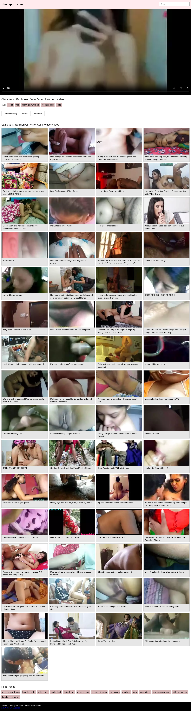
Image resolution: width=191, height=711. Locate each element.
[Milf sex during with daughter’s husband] (167, 626)
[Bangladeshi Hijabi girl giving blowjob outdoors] (25, 660)
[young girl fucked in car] (167, 349)
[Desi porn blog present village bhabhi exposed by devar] (72, 557)
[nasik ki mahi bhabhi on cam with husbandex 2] (25, 349)
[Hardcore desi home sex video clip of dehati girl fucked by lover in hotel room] (167, 487)
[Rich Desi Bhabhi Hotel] (119, 210)
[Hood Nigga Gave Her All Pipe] (119, 176)
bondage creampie (10, 697)
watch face (145, 692)
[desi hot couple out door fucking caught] (25, 522)
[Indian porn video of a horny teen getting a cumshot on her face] (25, 141)
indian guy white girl (30, 105)
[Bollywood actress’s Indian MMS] (25, 314)
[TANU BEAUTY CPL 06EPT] (25, 453)
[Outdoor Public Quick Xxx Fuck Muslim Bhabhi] (72, 453)
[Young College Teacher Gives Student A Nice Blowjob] (119, 418)
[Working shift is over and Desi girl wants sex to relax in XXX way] (25, 383)
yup (17, 105)
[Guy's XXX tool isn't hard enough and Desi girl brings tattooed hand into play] (167, 314)
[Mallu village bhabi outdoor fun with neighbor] (72, 314)
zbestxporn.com (12, 4)
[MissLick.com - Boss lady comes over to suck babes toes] (167, 210)
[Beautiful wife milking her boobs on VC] (167, 383)
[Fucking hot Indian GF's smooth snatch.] (72, 349)
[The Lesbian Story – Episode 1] (119, 522)
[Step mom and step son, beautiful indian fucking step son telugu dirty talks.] (167, 141)
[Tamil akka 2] (25, 245)
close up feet (83, 692)
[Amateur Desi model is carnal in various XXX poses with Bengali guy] (25, 557)
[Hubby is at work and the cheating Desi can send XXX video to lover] (119, 141)
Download (37, 113)
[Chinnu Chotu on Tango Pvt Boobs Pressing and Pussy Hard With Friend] (25, 626)
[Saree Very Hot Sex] (119, 626)
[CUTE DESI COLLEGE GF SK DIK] (167, 280)
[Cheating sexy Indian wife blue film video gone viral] (72, 591)
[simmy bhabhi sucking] (25, 280)
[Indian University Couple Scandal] (72, 418)
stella (58, 105)
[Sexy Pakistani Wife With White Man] (119, 453)
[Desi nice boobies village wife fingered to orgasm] (72, 245)
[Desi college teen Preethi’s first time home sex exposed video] (72, 141)
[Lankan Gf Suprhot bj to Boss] (167, 453)
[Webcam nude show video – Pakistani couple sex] (119, 383)
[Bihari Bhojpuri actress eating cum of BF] (119, 557)
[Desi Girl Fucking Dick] (25, 418)
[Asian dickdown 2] (167, 418)
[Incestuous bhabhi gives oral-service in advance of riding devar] (25, 591)
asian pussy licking (11, 692)
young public (48, 105)
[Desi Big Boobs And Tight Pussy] (72, 176)
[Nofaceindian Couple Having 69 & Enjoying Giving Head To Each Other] (119, 314)
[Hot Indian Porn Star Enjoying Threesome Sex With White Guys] (167, 176)
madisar (126, 692)
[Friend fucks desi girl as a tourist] (119, 591)
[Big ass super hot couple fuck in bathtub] (119, 487)
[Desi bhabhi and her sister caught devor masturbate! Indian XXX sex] (25, 210)
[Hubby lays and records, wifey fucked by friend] (72, 487)
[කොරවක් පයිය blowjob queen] (25, 487)
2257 (3, 708)
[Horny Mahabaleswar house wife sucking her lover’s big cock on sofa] (119, 280)
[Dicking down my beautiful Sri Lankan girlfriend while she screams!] (72, 383)
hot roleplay (69, 692)
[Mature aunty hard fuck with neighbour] (167, 591)
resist (10, 105)
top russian (114, 692)
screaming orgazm (161, 692)
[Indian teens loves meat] (72, 210)
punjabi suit (56, 692)
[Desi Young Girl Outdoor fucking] (72, 522)
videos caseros (180, 692)
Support (16, 708)
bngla (135, 692)
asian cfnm (43, 692)
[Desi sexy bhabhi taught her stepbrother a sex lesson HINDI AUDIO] (25, 176)
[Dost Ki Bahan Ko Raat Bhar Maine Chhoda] (167, 557)
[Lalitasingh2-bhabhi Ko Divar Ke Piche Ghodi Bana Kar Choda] (167, 522)
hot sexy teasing (99, 692)
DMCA (9, 708)
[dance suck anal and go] (167, 245)
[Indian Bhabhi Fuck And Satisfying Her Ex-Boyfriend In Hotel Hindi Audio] (72, 626)
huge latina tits (28, 692)
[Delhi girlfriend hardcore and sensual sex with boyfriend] (119, 349)
